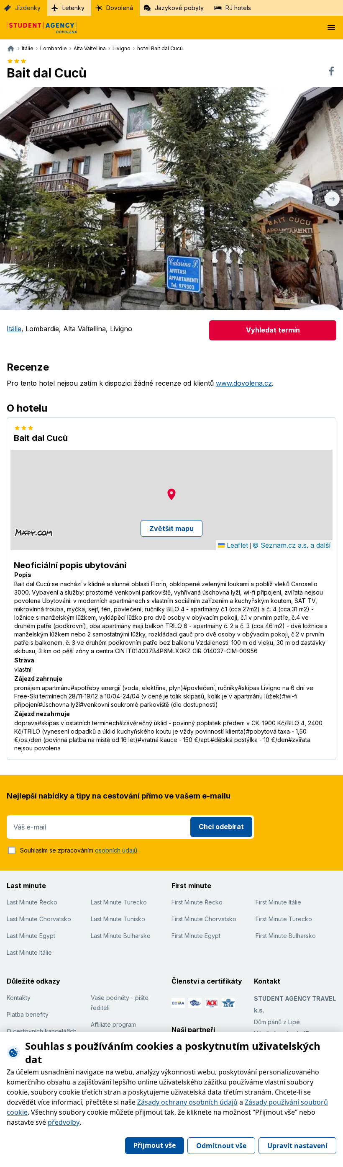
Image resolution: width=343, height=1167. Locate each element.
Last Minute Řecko (32, 902)
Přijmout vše (154, 1145)
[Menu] (331, 28)
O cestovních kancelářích (42, 1031)
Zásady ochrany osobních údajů (187, 1102)
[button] (171, 494)
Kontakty (19, 997)
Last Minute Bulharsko (121, 935)
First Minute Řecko (197, 902)
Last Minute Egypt (31, 935)
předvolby (63, 1122)
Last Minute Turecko (119, 902)
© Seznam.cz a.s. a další (291, 545)
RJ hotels (238, 7)
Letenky (73, 7)
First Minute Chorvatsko (204, 918)
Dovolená (119, 7)
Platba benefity (28, 1014)
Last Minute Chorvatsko (39, 918)
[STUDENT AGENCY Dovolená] (38, 27)
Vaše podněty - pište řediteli (119, 1002)
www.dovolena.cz (244, 383)
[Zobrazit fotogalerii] (171, 198)
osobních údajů (116, 850)
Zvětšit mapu (171, 528)
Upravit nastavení (297, 1145)
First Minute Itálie (278, 902)
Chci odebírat (221, 826)
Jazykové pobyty (179, 7)
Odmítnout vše (221, 1145)
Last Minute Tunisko (118, 918)
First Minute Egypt (196, 935)
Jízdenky (28, 7)
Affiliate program (113, 1024)
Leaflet (236, 545)
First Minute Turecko (284, 918)
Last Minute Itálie (29, 952)
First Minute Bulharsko (286, 935)
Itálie (14, 329)
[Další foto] (332, 198)
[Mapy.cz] (33, 532)
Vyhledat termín (273, 330)
